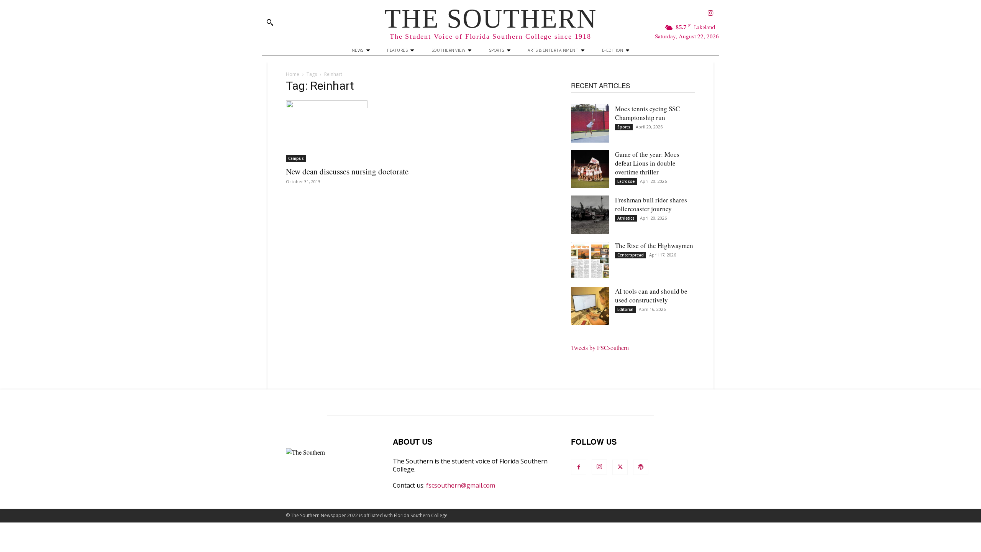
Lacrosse (626, 181)
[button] (269, 22)
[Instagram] (710, 13)
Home (292, 74)
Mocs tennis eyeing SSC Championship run (647, 113)
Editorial (625, 309)
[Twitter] (620, 467)
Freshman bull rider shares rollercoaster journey (651, 204)
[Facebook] (578, 467)
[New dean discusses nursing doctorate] (348, 131)
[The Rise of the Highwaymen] (590, 260)
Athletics (626, 218)
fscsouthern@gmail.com (460, 485)
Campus (296, 158)
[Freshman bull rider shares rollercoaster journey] (590, 215)
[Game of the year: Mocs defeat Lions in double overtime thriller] (590, 169)
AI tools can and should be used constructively (651, 295)
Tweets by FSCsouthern (600, 347)
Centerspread (630, 255)
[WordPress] (640, 467)
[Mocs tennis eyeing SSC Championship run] (590, 123)
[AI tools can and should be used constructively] (590, 306)
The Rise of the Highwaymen (654, 245)
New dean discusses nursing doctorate (347, 171)
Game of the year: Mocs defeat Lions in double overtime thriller (647, 163)
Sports (623, 127)
